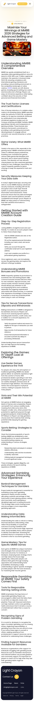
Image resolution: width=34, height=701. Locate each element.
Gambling (10, 21)
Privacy (12, 695)
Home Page (8, 683)
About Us (5, 695)
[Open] (30, 3)
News (16, 683)
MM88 (10, 88)
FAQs (22, 683)
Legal (21, 695)
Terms (17, 695)
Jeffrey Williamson (18, 23)
